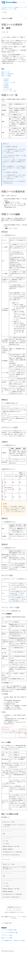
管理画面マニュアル (18, 7)
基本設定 (6, 79)
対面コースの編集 (6, 75)
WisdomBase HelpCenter (7, 7)
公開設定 (6, 84)
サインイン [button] (22, 2)
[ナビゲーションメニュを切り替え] (18, 2)
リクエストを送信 (21, 916)
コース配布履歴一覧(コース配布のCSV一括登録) (13, 940)
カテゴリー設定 (8, 89)
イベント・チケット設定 (10, 91)
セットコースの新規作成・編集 (9, 930)
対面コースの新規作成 (7, 74)
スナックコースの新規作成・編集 (9, 932)
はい (10, 909)
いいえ (17, 909)
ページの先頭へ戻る (6, 923)
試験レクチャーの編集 (6, 937)
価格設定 (6, 80)
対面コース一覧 (5, 72)
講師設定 (6, 85)
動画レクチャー (18, 313)
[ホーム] (9, 3)
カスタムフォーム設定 (9, 82)
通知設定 (6, 87)
